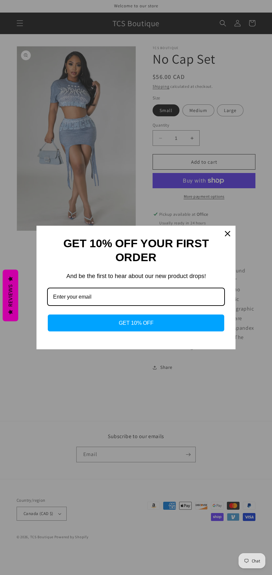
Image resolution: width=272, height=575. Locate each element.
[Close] (228, 234)
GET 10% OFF (136, 323)
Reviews (10, 295)
